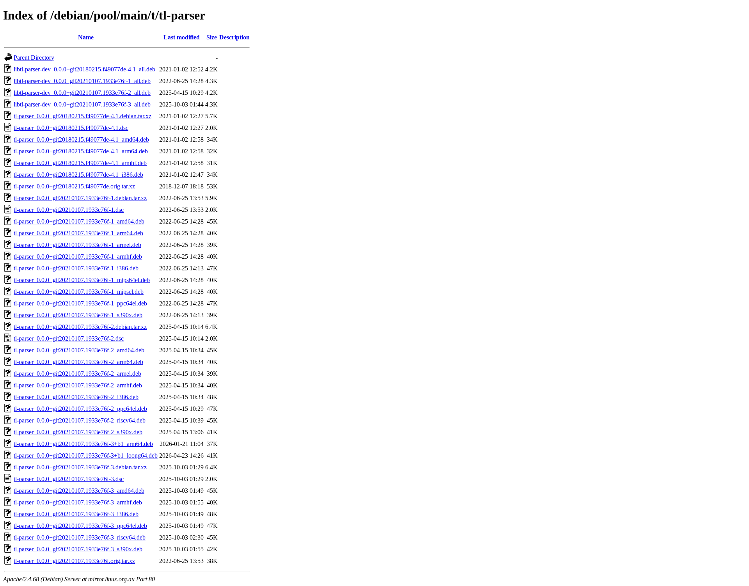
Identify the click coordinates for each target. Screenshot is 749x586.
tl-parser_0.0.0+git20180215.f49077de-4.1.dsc (71, 127)
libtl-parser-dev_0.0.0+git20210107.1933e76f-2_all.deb (82, 92)
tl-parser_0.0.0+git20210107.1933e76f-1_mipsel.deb (79, 291)
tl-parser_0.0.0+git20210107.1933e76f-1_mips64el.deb (82, 280)
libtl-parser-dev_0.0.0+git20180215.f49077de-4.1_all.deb (84, 69)
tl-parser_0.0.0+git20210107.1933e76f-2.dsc (69, 338)
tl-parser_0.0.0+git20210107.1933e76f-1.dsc (69, 209)
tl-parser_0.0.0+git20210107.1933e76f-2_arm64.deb (78, 362)
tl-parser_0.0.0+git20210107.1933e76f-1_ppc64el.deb (80, 303)
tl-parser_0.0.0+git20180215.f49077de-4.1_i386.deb (78, 174)
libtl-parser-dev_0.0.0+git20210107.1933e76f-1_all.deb (82, 81)
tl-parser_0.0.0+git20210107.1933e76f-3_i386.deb (76, 514)
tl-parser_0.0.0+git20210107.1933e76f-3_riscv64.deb (80, 537)
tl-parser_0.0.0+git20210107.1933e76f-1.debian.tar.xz (80, 198)
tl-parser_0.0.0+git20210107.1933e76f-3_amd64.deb (79, 490)
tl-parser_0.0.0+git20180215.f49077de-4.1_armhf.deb (80, 163)
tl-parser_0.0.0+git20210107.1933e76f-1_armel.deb (77, 245)
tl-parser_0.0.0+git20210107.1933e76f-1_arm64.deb (78, 233)
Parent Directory (34, 57)
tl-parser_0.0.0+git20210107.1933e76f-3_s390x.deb (78, 549)
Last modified (181, 37)
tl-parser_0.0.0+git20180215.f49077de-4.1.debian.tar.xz (82, 116)
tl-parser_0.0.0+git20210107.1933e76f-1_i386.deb (76, 268)
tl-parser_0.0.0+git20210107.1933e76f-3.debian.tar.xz (80, 467)
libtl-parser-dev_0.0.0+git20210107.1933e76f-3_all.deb (82, 104)
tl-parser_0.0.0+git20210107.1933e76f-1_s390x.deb (78, 315)
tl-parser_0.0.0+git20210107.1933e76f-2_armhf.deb (78, 385)
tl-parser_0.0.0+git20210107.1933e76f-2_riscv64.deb (80, 420)
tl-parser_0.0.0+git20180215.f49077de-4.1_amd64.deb (81, 139)
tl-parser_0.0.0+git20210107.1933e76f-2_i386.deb (76, 397)
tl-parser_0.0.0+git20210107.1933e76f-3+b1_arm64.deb (83, 443)
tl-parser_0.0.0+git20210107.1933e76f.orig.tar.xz (74, 561)
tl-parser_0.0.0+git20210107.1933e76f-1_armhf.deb (78, 256)
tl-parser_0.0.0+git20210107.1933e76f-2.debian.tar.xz (80, 326)
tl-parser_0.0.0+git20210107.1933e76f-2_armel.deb (77, 373)
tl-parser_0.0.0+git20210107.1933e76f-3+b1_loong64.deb (86, 455)
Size (211, 37)
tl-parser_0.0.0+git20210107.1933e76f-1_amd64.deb (79, 221)
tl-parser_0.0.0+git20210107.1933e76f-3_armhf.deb (78, 502)
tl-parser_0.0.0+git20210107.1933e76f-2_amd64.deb (79, 350)
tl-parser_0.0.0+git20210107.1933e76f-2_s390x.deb (78, 432)
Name (86, 37)
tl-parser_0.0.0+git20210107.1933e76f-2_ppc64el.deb (80, 408)
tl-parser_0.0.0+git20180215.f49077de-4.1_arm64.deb (81, 151)
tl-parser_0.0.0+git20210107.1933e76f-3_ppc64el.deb (80, 525)
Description (234, 37)
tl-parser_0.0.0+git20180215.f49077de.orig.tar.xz (74, 186)
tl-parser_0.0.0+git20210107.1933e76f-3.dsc (69, 479)
